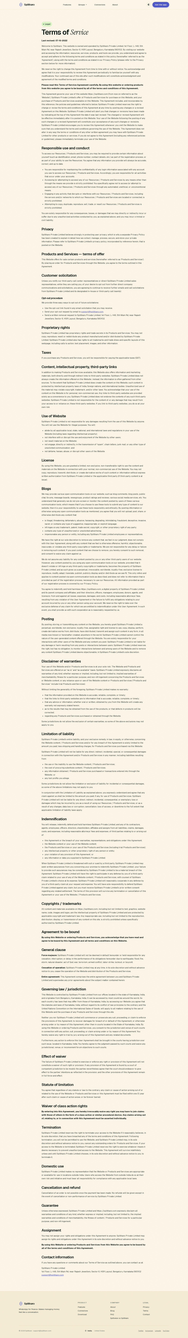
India (90, 1331)
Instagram (149, 1331)
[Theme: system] (148, 4)
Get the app (161, 4)
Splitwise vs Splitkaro (119, 1318)
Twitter (140, 1331)
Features (67, 4)
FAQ (112, 1314)
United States (99, 1331)
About (115, 4)
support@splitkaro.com (92, 311)
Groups (81, 4)
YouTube (166, 1331)
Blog (112, 1310)
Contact (146, 1314)
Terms (145, 1310)
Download (82, 1314)
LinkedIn (158, 1331)
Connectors (99, 4)
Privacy (146, 1307)
